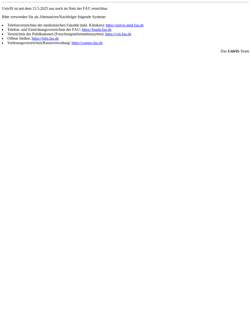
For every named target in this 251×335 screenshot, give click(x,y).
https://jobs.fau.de (45, 38)
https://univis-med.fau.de (125, 25)
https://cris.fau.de (118, 34)
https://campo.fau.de (87, 43)
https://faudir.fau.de (97, 29)
